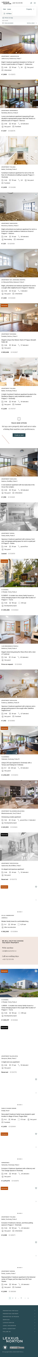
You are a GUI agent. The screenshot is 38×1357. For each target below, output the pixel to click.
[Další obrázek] (36, 41)
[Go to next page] (25, 1298)
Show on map (9, 17)
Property (29, 9)
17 (21, 1298)
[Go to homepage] (6, 3)
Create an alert (19, 435)
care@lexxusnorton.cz (9, 951)
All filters (9, 13)
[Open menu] (34, 3)
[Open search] (31, 3)
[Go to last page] (28, 1298)
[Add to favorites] (36, 27)
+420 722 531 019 (17, 3)
